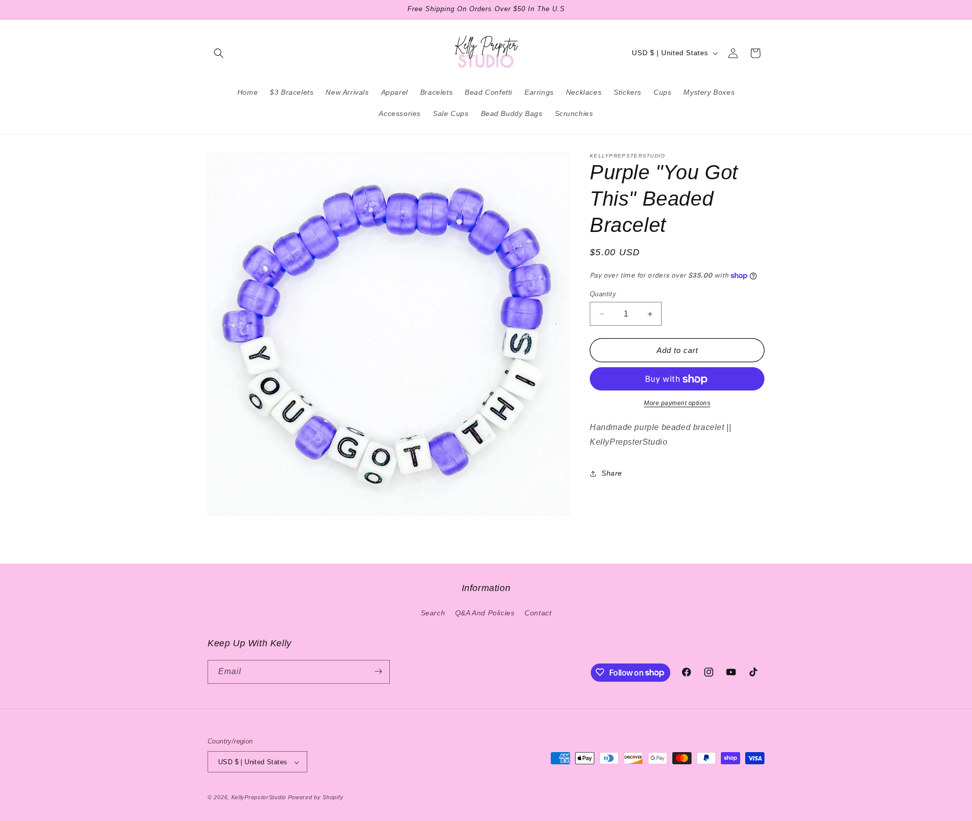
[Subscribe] (378, 671)
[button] (219, 53)
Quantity (603, 294)
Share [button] (611, 474)
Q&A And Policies (485, 613)
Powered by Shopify (316, 798)
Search (433, 613)
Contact (537, 613)
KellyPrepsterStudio (258, 798)
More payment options (677, 403)
